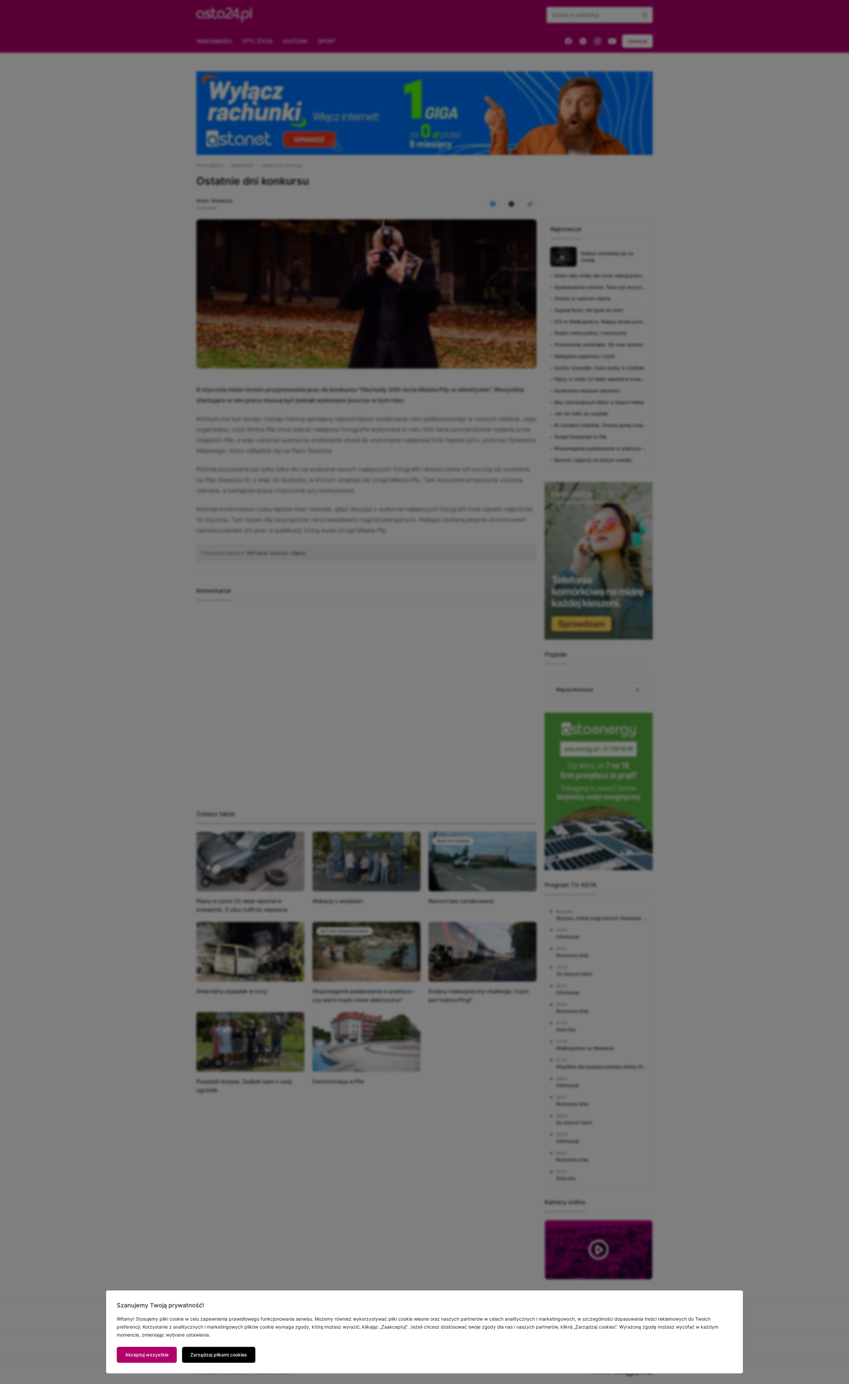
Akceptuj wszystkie (146, 1354)
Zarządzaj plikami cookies (218, 1354)
